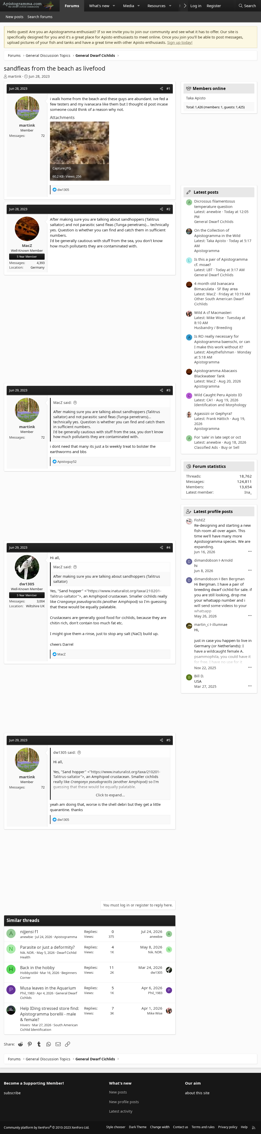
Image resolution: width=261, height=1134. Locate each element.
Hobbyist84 (29, 972)
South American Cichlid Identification (49, 1027)
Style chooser (115, 1127)
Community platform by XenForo (46, 1127)
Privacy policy (227, 1127)
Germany (38, 267)
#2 (168, 209)
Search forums (40, 16)
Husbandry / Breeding (213, 327)
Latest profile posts (213, 511)
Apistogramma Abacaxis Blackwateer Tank (215, 373)
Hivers (25, 1025)
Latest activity (120, 1111)
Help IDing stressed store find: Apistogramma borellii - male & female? (49, 1014)
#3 (168, 390)
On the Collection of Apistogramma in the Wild (217, 233)
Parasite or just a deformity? (47, 947)
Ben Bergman (233, 578)
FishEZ (199, 520)
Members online (209, 88)
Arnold (227, 560)
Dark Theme (138, 1127)
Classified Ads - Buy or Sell (216, 447)
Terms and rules (203, 1127)
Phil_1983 (27, 993)
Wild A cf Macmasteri (212, 312)
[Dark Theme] (229, 5)
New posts (14, 16)
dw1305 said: (64, 752)
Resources (156, 5)
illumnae (219, 624)
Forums (72, 5)
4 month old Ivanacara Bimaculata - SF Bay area (216, 286)
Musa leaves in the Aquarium (48, 988)
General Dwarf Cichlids (213, 221)
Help (244, 1127)
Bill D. (199, 676)
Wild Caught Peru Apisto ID (218, 394)
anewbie (26, 936)
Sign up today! (179, 42)
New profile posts (124, 1101)
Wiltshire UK (35, 606)
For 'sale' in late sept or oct (217, 437)
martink (14, 76)
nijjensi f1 (29, 931)
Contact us (180, 1127)
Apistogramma (65, 936)
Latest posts (206, 192)
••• (250, 551)
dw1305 (156, 972)
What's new (99, 5)
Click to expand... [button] (110, 795)
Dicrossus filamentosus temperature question (214, 204)
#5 (168, 740)
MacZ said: (62, 402)
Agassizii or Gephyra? (213, 413)
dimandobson (206, 560)
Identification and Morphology (220, 404)
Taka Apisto (195, 98)
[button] (114, 5)
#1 (168, 88)
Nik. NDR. (27, 952)
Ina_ (248, 492)
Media (128, 5)
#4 (168, 547)
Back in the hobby (37, 967)
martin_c (201, 624)
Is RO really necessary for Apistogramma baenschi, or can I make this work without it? (222, 341)
